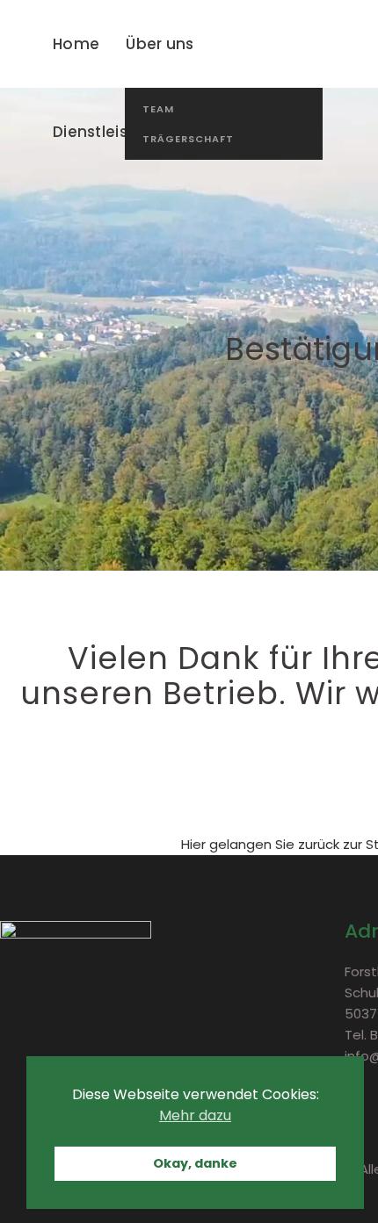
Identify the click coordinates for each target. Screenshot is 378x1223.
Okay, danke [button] (195, 1163)
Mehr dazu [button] (195, 1115)
